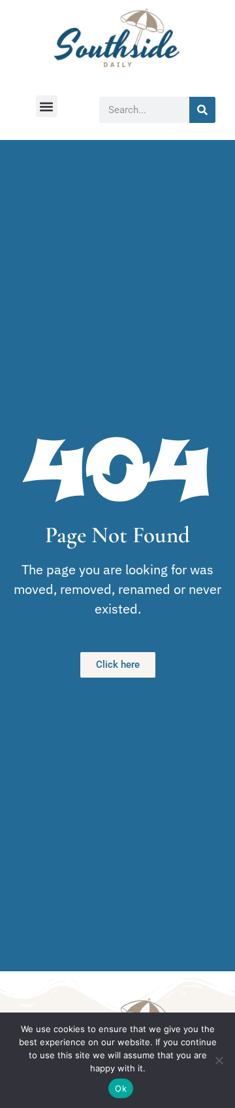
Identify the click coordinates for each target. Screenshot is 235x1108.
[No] (218, 1060)
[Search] (202, 110)
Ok (121, 1088)
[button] (46, 106)
